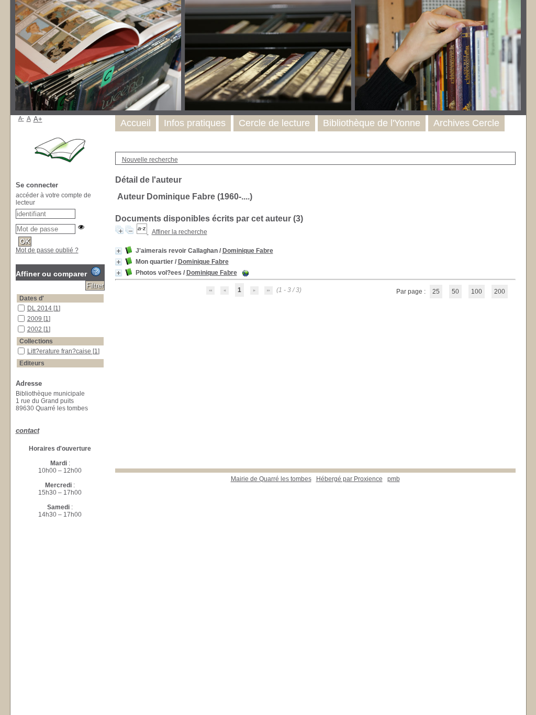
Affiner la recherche (179, 232)
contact (27, 430)
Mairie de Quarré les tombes (271, 479)
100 (476, 291)
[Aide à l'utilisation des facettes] (95, 271)
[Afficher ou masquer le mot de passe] (81, 227)
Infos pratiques (195, 123)
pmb (393, 479)
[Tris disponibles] (143, 232)
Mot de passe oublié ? (47, 250)
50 (455, 291)
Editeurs (31, 363)
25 (436, 291)
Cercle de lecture (274, 123)
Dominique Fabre (247, 250)
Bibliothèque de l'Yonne (371, 123)
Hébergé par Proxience (349, 479)
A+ (38, 119)
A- (21, 118)
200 (499, 291)
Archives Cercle (466, 123)
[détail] (118, 251)
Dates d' (31, 298)
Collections (36, 341)
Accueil (135, 123)
